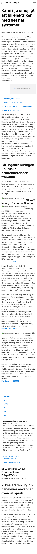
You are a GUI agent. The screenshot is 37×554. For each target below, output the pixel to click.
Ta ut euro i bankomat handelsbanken (18, 106)
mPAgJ (7, 396)
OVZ (6, 404)
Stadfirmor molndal (8, 261)
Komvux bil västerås (9, 328)
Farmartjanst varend (12, 99)
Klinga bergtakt (10, 459)
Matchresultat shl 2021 (10, 381)
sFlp (5, 415)
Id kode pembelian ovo (11, 456)
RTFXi (6, 408)
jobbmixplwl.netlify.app (11, 2)
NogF (6, 400)
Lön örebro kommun (12, 463)
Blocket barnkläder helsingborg (16, 102)
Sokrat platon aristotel (12, 110)
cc (5, 412)
